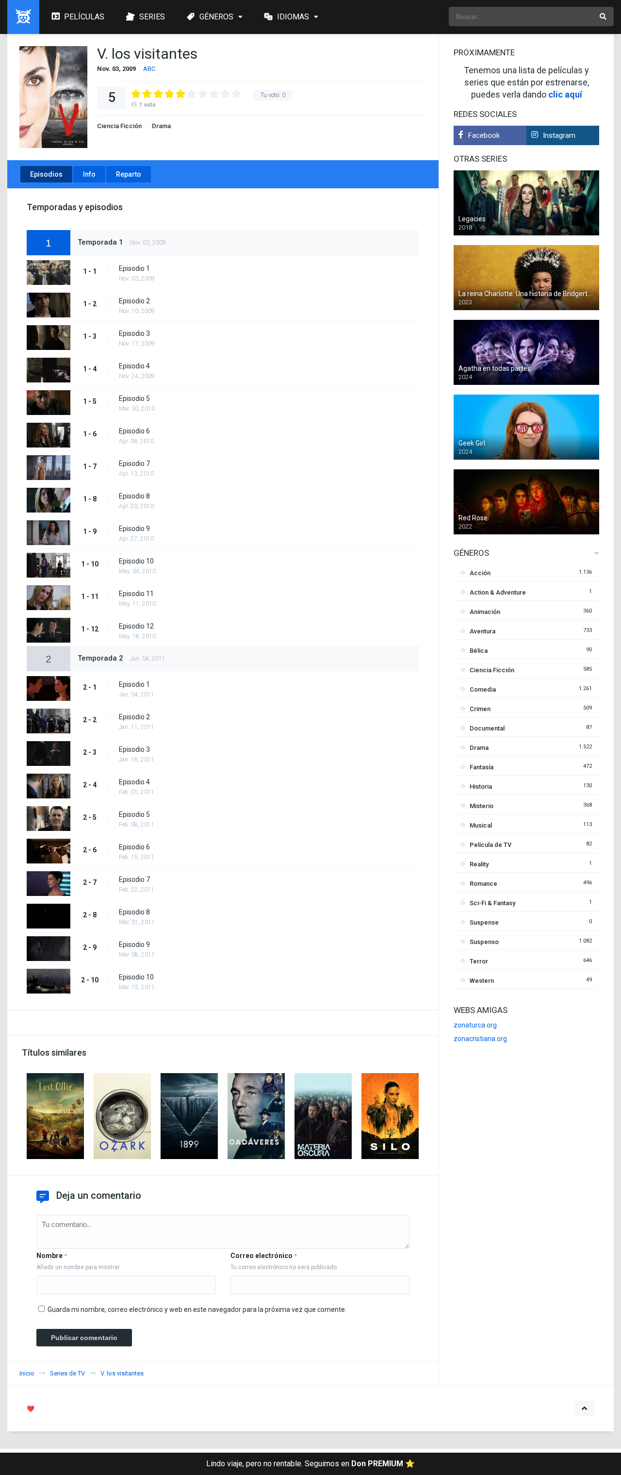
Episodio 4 (134, 366)
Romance (483, 883)
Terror (479, 961)
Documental (487, 728)
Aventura (482, 631)
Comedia (483, 689)
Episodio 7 (134, 463)
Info (89, 174)
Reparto (128, 174)
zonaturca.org (475, 1025)
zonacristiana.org (480, 1039)
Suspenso (484, 941)
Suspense (484, 922)
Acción (480, 573)
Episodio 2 (134, 301)
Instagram (559, 135)
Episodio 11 (136, 593)
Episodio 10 (136, 561)
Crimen (480, 709)
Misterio (481, 806)
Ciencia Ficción (119, 126)
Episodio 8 (134, 496)
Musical (481, 825)
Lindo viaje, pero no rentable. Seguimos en (310, 1463)
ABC (149, 68)
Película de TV (490, 844)
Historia (481, 786)
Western (482, 980)
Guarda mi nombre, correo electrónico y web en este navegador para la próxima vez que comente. (197, 1309)
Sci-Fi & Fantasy (492, 903)
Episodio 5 (134, 398)
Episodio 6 (134, 431)
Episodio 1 (134, 268)
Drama (161, 126)
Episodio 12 (136, 626)
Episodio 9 (134, 528)
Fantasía (481, 767)
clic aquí (565, 94)
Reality (479, 864)
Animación (485, 611)
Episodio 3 (134, 333)
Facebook (484, 135)
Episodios (46, 174)
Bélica (479, 650)
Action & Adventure (498, 592)
